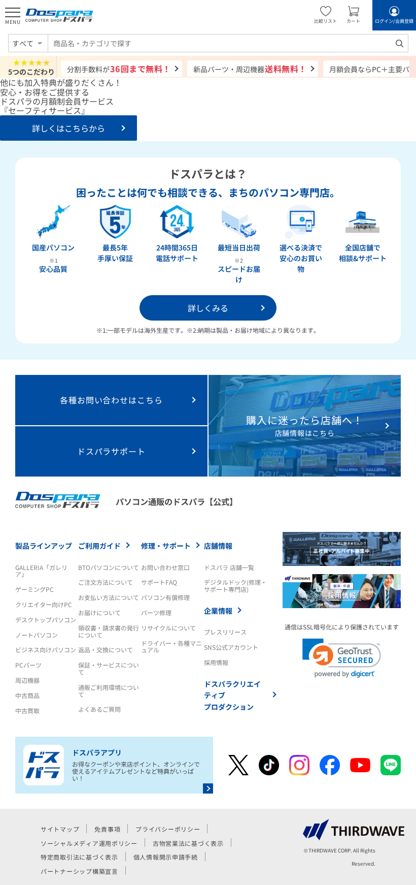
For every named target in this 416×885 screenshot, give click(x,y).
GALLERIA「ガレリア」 (41, 571)
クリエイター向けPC (43, 604)
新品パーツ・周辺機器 (249, 68)
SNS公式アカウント (231, 647)
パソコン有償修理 (165, 597)
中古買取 (27, 710)
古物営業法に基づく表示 (188, 843)
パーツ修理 (156, 612)
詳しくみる (208, 308)
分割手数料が (119, 68)
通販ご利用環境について (108, 691)
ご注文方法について (105, 582)
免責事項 (107, 829)
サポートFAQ (159, 582)
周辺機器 (27, 680)
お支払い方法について (108, 597)
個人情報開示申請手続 (165, 856)
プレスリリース (225, 631)
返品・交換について (105, 649)
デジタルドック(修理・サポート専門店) (235, 585)
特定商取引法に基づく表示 (79, 856)
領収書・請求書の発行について (108, 631)
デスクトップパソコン (45, 619)
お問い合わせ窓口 (165, 567)
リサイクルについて (168, 627)
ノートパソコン (36, 634)
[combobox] (228, 43)
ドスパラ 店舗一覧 (229, 567)
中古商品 (27, 695)
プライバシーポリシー (167, 829)
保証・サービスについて (108, 668)
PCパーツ (28, 664)
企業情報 (218, 611)
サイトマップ (60, 829)
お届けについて (99, 612)
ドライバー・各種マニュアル (171, 646)
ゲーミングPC (34, 589)
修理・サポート (166, 546)
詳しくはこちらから (68, 128)
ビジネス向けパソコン (45, 649)
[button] (342, 658)
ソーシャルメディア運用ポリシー (89, 843)
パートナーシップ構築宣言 (79, 871)
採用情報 (216, 662)
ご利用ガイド (99, 546)
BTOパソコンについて (108, 567)
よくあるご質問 (99, 709)
